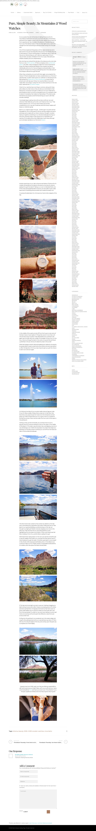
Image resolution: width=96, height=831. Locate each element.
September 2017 (76, 168)
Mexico (74, 333)
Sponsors (43, 32)
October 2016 (75, 183)
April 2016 (74, 191)
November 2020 (76, 124)
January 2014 (75, 228)
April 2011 (74, 269)
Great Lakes (75, 321)
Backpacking (75, 299)
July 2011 (74, 265)
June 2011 (74, 267)
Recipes (74, 348)
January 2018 (75, 162)
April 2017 (74, 174)
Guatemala (75, 322)
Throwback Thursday (78, 355)
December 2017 (75, 163)
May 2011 (74, 268)
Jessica (21, 32)
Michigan (74, 335)
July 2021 (74, 113)
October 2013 (75, 232)
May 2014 (74, 223)
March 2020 (75, 133)
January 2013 (75, 245)
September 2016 (76, 184)
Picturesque (75, 344)
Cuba (73, 308)
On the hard (75, 337)
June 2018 (74, 159)
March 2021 (74, 118)
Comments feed (75, 372)
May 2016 (74, 190)
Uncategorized (76, 357)
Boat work (75, 304)
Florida (74, 314)
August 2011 (75, 264)
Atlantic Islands (76, 297)
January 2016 (75, 195)
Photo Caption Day (77, 343)
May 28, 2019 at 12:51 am (20, 755)
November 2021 (75, 107)
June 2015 (74, 205)
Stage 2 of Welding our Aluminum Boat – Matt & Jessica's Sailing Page (78, 78)
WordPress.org (75, 373)
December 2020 (76, 122)
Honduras (75, 324)
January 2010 (75, 286)
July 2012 (74, 253)
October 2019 (75, 139)
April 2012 (74, 257)
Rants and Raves (76, 346)
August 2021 (75, 111)
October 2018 (75, 154)
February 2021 (75, 119)
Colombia (74, 307)
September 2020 (76, 126)
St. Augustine (75, 351)
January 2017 (75, 179)
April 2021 (74, 117)
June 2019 (74, 143)
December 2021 (75, 106)
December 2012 (75, 246)
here (30, 690)
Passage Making (76, 340)
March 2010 (74, 283)
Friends (74, 317)
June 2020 (74, 129)
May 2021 (74, 115)
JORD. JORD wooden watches (34, 731)
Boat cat (74, 303)
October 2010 (75, 275)
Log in (73, 369)
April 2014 (74, 224)
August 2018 (75, 157)
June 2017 (74, 172)
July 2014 (74, 220)
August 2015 (75, 202)
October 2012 (75, 249)
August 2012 (75, 252)
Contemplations (76, 80)
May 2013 (74, 239)
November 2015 (75, 198)
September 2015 (76, 201)
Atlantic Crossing (77, 296)
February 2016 (75, 194)
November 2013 (75, 231)
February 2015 (75, 210)
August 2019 (75, 140)
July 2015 (74, 203)
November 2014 (75, 214)
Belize (73, 301)
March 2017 (74, 176)
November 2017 (75, 165)
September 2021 (76, 110)
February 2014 (75, 227)
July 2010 (74, 278)
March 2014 (74, 225)
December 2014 (75, 213)
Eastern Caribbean (77, 310)
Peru (73, 341)
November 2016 (75, 181)
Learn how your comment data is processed (40, 823)
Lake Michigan (76, 332)
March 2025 (75, 99)
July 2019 (74, 141)
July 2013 (74, 236)
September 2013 (76, 234)
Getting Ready (76, 318)
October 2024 (75, 100)
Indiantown (75, 329)
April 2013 (74, 241)
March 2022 (75, 102)
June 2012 (74, 254)
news (73, 336)
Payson (43, 120)
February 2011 (75, 271)
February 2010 (75, 285)
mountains (48, 731)
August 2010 (75, 276)
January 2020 (75, 135)
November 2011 (75, 260)
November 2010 (75, 274)
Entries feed (75, 371)
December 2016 (75, 180)
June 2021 (74, 114)
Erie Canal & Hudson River (79, 311)
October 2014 (75, 216)
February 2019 (75, 148)
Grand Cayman (76, 319)
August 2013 (75, 235)
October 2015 (75, 199)
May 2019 (74, 144)
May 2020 (74, 130)
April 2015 (74, 208)
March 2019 (74, 147)
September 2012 (76, 250)
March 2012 (74, 258)
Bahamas (74, 300)
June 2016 (74, 188)
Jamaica (74, 330)
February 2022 (75, 103)
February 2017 (75, 177)
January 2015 (75, 212)
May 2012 (74, 256)
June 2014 (74, 221)
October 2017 (75, 166)
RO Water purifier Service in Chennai (24, 754)
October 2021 (75, 108)
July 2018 (74, 158)
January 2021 (75, 121)
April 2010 (74, 282)
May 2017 (74, 173)
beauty (20, 731)
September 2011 (76, 263)
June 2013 (74, 238)
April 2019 (74, 146)
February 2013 (75, 243)
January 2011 (75, 272)
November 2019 (75, 137)
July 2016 (74, 187)
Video (73, 358)
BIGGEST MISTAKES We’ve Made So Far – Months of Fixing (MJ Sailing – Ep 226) (79, 46)
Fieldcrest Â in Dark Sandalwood (36, 79)
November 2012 (75, 247)
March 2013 (74, 242)
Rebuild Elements (77, 347)
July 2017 (74, 170)
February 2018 (75, 161)
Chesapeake (75, 306)
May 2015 (74, 206)
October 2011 (75, 261)
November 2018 (75, 152)
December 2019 (75, 136)
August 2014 (75, 219)
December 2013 (75, 230)
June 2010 (74, 279)
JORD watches (31, 63)
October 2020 (75, 125)
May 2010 (74, 280)
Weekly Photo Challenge (79, 359)
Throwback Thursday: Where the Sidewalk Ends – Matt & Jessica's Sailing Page (79, 86)
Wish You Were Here (77, 361)
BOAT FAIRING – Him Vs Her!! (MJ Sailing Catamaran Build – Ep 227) (79, 41)
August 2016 (75, 185)
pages (73, 339)
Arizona (15, 731)
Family (37, 32)
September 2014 (76, 217)
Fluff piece (75, 315)
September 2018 (76, 155)
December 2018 (75, 151)
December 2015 (75, 196)
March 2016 (74, 192)
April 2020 (74, 132)
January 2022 (75, 104)
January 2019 (75, 150)
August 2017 (75, 169)
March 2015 (74, 209)
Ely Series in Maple (34, 84)
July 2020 (74, 128)
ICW (73, 325)
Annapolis (75, 295)
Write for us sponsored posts (79, 31)
